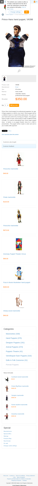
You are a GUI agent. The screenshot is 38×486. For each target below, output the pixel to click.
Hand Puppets (9, 14)
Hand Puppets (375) (14, 338)
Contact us (12, 475)
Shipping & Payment (16, 480)
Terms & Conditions (20, 475)
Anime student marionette (19, 404)
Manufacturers (8, 431)
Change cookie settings (10, 445)
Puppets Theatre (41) (14, 351)
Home (3, 15)
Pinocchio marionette (10, 169)
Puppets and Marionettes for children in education (19, 479)
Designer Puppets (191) (15, 343)
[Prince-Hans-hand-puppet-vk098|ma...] (5, 78)
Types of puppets (21, 477)
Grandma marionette (17, 414)
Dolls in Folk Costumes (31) (17, 360)
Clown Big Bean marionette (20, 386)
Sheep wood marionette (11, 311)
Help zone (5, 475)
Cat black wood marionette (19, 377)
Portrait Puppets (12, 365)
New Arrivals (7, 441)
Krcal (16, 87)
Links (14, 477)
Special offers (7, 433)
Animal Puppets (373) (14, 347)
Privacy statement (30, 475)
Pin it (9, 131)
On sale (6, 443)
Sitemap (6, 436)
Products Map (7, 438)
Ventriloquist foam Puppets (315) (19, 356)
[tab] (19, 142)
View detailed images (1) (19, 71)
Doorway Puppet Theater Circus (14, 254)
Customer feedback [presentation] (8, 146)
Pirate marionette (9, 197)
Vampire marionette (17, 395)
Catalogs (24, 480)
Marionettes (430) (13, 334)
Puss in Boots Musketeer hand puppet (16, 282)
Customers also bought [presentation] (9, 142)
